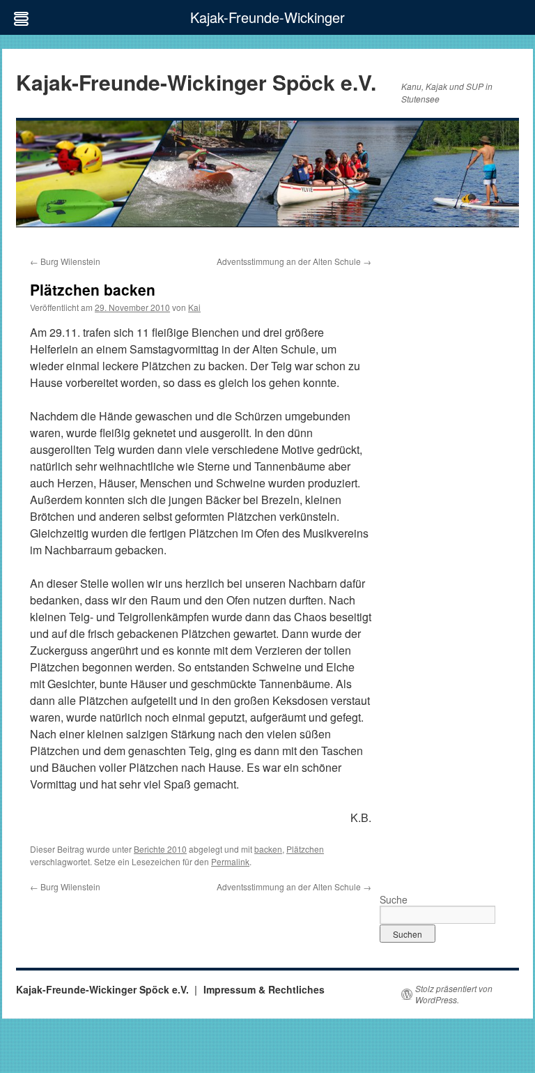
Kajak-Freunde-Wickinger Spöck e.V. (196, 82)
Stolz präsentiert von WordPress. (454, 994)
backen (268, 849)
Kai (194, 307)
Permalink (230, 861)
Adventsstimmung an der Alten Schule (294, 261)
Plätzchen (305, 849)
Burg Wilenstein (65, 261)
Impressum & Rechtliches (264, 989)
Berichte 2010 (160, 849)
